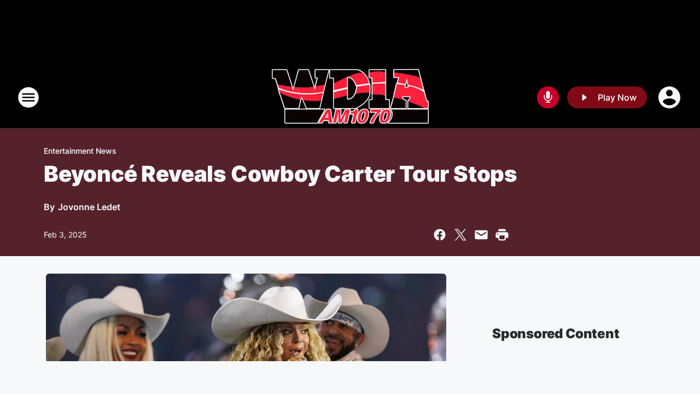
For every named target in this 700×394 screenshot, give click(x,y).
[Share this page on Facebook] (439, 234)
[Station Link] (350, 97)
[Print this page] (502, 234)
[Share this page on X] (460, 234)
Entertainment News (80, 150)
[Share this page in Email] (481, 234)
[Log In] (670, 97)
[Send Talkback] (548, 97)
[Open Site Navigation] (28, 97)
